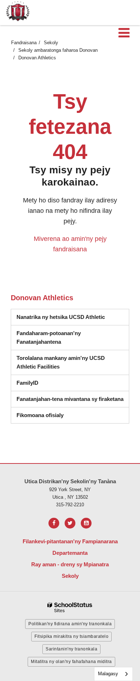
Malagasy (108, 673)
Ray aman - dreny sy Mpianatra (70, 564)
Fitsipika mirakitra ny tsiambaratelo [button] (71, 636)
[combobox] (113, 674)
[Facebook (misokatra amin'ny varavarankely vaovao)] (53, 523)
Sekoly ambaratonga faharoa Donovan (58, 50)
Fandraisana (24, 42)
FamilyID (27, 383)
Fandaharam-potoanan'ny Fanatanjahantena (73, 337)
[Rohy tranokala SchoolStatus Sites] (70, 607)
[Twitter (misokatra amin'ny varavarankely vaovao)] (70, 523)
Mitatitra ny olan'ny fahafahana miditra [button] (71, 661)
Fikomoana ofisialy (40, 415)
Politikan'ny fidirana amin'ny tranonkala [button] (70, 623)
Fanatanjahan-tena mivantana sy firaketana (70, 399)
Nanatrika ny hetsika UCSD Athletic (61, 317)
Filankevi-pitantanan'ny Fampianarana (70, 541)
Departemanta (70, 553)
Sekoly (51, 42)
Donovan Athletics (37, 57)
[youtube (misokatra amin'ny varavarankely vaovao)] (86, 523)
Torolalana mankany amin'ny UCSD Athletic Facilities (61, 362)
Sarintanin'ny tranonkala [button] (71, 649)
